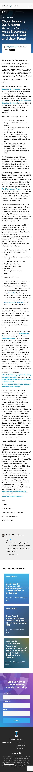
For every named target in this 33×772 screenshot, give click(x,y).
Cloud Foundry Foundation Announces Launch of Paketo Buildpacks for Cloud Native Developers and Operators (16, 650)
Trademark (20, 748)
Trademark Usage (9, 764)
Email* (5, 709)
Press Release (7, 17)
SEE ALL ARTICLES (11, 554)
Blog (5, 12)
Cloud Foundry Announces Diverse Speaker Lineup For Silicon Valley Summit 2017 (16, 620)
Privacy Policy (21, 745)
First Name (7, 693)
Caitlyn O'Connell (12, 47)
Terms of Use (21, 743)
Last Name (6, 701)
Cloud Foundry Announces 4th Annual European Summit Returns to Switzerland (14, 588)
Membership (6, 743)
